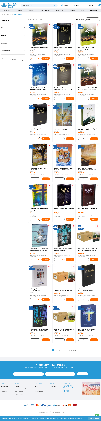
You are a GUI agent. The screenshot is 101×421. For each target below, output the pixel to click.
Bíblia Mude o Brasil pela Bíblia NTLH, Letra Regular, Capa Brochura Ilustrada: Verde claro (88, 48)
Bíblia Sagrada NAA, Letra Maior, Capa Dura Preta (64, 209)
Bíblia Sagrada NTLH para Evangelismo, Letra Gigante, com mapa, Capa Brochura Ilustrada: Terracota (87, 168)
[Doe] (91, 388)
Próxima (74, 350)
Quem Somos (4, 386)
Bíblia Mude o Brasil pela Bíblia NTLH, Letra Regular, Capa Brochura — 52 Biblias (64, 329)
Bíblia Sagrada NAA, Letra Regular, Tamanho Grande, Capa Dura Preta (63, 88)
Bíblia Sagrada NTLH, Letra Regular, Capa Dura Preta (39, 128)
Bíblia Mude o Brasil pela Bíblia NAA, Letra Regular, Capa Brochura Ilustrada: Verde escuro (39, 48)
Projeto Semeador (96, 1)
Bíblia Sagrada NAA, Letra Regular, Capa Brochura (39, 168)
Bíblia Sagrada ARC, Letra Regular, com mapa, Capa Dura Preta (63, 48)
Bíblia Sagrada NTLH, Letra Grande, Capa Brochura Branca (39, 289)
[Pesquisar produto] (55, 6)
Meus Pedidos (38, 389)
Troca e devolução (19, 391)
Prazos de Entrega (19, 394)
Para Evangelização (17, 14)
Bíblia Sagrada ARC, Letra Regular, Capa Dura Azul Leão (63, 249)
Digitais (82, 10)
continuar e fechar (94, 418)
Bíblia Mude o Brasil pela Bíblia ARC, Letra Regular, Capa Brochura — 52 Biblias (63, 289)
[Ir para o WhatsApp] (97, 416)
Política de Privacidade (76, 418)
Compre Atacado (85, 1)
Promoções (72, 10)
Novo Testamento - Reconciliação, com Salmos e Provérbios (63, 128)
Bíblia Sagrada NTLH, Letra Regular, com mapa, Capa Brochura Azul (39, 88)
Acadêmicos (59, 10)
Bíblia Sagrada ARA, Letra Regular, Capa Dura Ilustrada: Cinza (87, 329)
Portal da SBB (4, 391)
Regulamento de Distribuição (22, 389)
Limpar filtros (12, 59)
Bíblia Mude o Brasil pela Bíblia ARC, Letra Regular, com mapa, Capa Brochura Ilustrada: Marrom (87, 88)
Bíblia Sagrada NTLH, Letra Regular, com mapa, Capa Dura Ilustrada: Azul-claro (39, 249)
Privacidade (17, 386)
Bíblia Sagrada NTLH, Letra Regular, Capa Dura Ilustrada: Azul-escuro (39, 329)
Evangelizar (31, 10)
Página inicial (5, 14)
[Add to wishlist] (49, 25)
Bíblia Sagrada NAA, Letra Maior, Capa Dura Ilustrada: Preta (88, 209)
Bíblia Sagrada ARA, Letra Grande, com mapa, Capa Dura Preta (87, 289)
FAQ (2, 389)
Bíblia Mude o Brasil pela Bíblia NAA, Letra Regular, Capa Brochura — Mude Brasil (87, 249)
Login (36, 386)
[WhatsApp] (65, 5)
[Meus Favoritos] (77, 5)
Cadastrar (82, 374)
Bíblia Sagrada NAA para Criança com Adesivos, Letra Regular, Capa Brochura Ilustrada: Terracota (63, 168)
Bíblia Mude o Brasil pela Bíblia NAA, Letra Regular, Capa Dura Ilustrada (39, 209)
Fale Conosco (53, 386)
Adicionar (45, 58)
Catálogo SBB (93, 10)
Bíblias (19, 10)
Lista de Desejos (39, 391)
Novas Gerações (45, 10)
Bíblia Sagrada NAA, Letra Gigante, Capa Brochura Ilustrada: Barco (87, 128)
